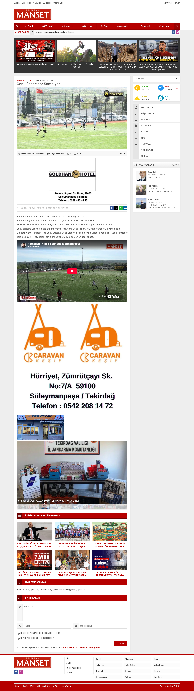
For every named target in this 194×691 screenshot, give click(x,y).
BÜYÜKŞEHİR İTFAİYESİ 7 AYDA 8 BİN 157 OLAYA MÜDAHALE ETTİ (34, 573)
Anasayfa (20, 80)
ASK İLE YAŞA (154, 177)
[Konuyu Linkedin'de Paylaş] (125, 208)
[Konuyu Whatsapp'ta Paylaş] (121, 208)
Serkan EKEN (173, 686)
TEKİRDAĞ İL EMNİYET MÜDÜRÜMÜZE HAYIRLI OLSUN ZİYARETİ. (162, 208)
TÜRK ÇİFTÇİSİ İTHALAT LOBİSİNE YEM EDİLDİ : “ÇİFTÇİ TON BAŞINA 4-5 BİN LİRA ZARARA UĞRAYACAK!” (117, 67)
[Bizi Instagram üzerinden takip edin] (177, 32)
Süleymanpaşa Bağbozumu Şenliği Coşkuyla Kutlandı (76, 65)
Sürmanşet (40, 153)
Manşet (31, 153)
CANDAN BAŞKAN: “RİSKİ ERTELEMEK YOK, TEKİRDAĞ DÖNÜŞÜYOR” (110, 575)
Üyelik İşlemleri (173, 2)
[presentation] (32, 31)
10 (121, 506)
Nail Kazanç (153, 185)
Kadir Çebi (152, 172)
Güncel (28, 80)
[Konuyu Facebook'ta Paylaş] (112, 208)
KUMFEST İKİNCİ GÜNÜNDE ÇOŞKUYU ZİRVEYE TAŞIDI (72, 545)
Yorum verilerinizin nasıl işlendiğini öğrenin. (81, 647)
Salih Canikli (153, 199)
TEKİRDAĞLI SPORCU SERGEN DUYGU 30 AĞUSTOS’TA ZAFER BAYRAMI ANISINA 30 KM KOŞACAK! (158, 67)
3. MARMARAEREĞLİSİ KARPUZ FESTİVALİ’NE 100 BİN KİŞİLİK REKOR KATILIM (109, 546)
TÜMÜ (174, 165)
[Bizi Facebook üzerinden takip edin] (173, 32)
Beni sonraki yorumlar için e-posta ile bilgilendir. (39, 632)
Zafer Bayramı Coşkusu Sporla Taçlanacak (55, 32)
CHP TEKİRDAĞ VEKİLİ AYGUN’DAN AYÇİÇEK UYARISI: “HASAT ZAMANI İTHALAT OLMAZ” (34, 546)
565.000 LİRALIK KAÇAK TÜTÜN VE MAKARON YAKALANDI (48, 500)
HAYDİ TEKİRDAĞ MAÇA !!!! (160, 191)
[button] (22, 507)
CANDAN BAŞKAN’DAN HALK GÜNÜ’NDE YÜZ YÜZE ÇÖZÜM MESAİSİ (72, 575)
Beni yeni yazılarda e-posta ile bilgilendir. (36, 637)
